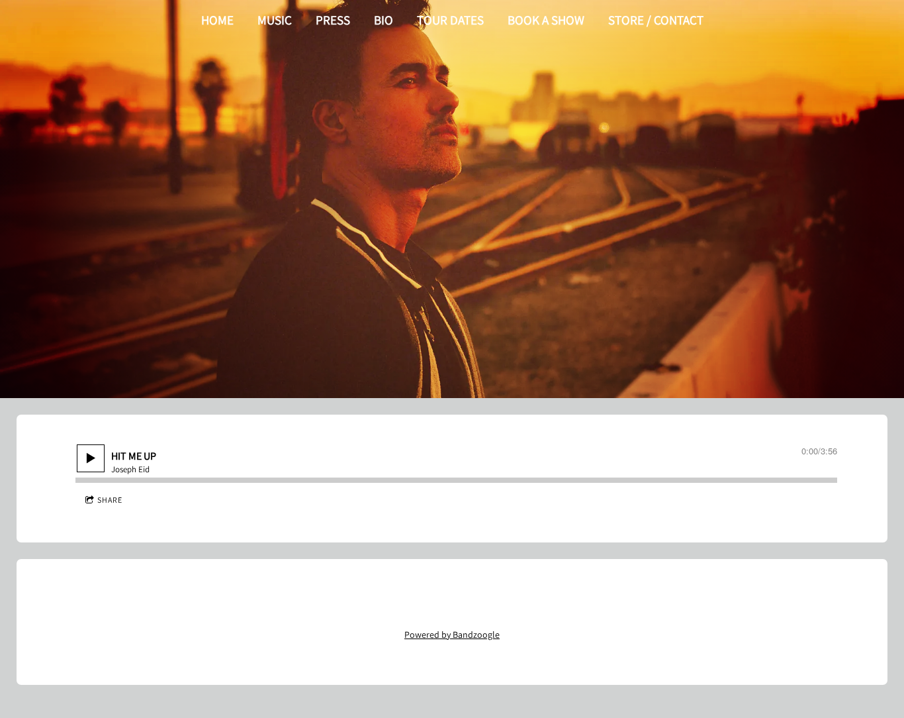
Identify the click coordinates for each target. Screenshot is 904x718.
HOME (217, 20)
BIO (383, 20)
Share (109, 500)
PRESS (333, 20)
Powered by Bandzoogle (452, 635)
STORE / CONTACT (655, 20)
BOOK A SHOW (546, 20)
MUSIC (274, 20)
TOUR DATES (450, 20)
